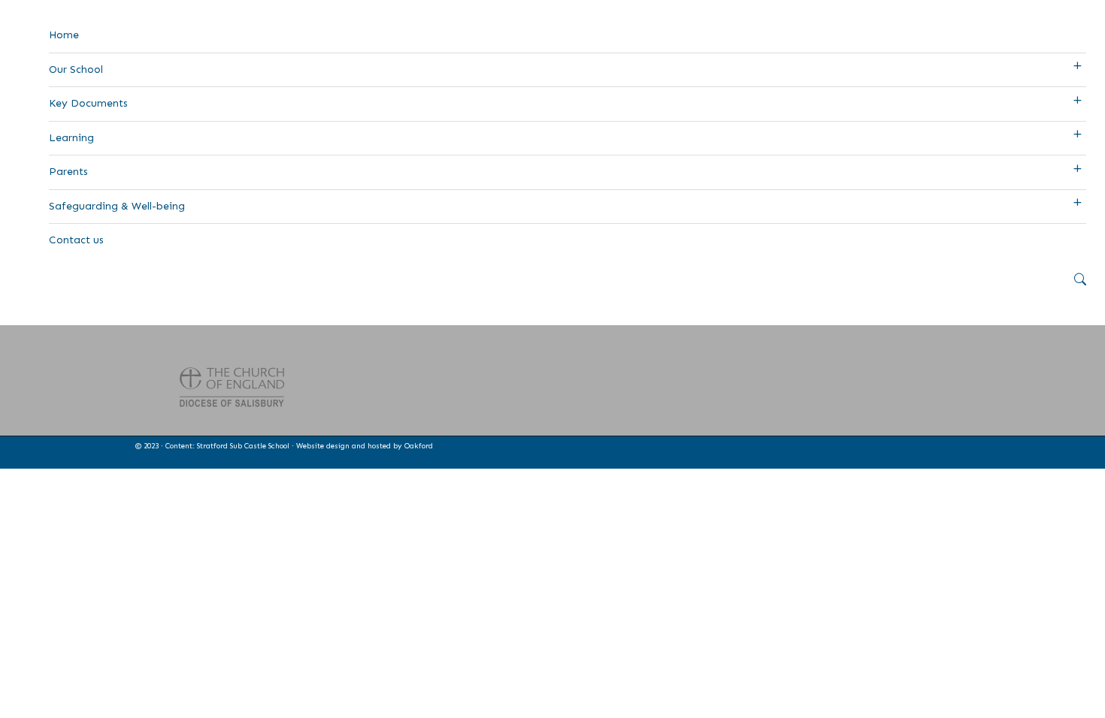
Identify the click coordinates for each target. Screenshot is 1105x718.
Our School (76, 69)
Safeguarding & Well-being (117, 206)
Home (64, 35)
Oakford (418, 446)
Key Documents (88, 103)
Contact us (76, 240)
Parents (68, 171)
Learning (71, 137)
